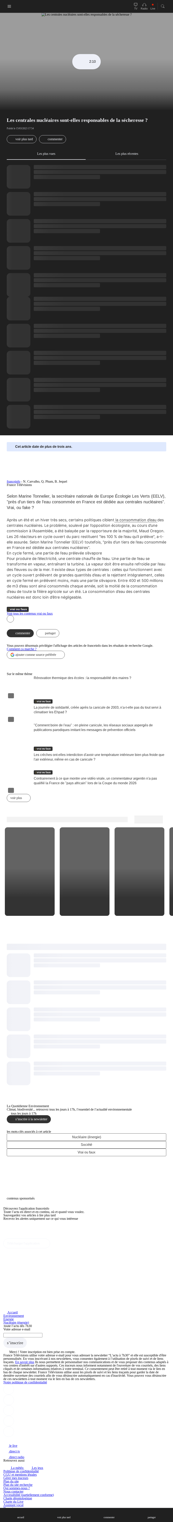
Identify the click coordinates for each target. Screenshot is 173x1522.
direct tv (14, 1451)
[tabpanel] (86, 297)
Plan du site (11, 1481)
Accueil (12, 1312)
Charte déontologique (17, 1498)
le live (12, 1445)
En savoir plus (24, 1362)
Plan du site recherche (17, 1485)
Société (86, 1144)
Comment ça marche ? (21, 649)
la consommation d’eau (135, 520)
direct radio (16, 1457)
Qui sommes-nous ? (16, 1488)
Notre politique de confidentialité (25, 1382)
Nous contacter (13, 1491)
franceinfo (13, 481)
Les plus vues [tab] (46, 153)
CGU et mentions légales (20, 1474)
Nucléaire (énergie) (86, 1137)
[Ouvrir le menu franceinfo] (9, 6)
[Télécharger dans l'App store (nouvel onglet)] (16, 1227)
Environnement (13, 1316)
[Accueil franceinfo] (17, 1440)
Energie (8, 1319)
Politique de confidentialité (21, 1471)
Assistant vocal (13, 1505)
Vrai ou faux (86, 1152)
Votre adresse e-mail (16, 1329)
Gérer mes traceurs (15, 1478)
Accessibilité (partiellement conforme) (28, 1495)
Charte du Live (13, 1501)
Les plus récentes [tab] (126, 153)
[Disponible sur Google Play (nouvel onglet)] (17, 1237)
